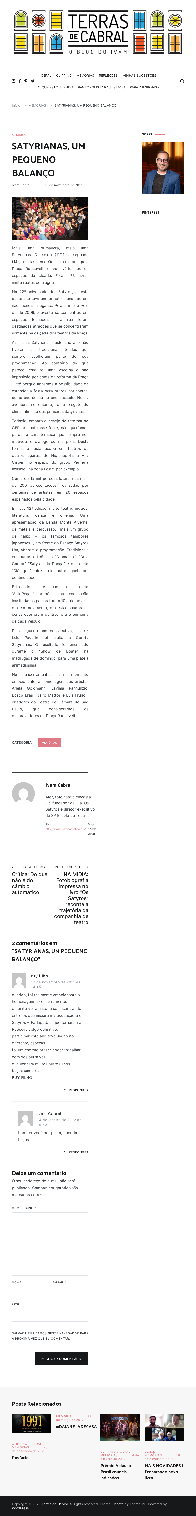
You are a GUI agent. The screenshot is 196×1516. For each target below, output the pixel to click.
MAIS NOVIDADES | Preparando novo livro (164, 1471)
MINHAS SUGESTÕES (139, 75)
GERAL (46, 75)
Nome (18, 1282)
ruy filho (39, 975)
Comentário (24, 1208)
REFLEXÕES (108, 75)
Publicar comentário (61, 1359)
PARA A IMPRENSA (144, 87)
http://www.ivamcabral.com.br (65, 829)
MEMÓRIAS (85, 75)
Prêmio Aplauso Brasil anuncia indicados (115, 1471)
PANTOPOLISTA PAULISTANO (101, 87)
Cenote (118, 1504)
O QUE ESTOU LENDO (55, 87)
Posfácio (20, 1458)
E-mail (60, 1282)
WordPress (20, 1508)
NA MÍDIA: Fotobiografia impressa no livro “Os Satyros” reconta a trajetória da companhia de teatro (71, 895)
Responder (78, 1090)
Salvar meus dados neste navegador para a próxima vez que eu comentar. (50, 1335)
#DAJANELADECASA (76, 1426)
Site (15, 1304)
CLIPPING (64, 75)
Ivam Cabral (21, 185)
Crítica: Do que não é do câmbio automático (29, 880)
